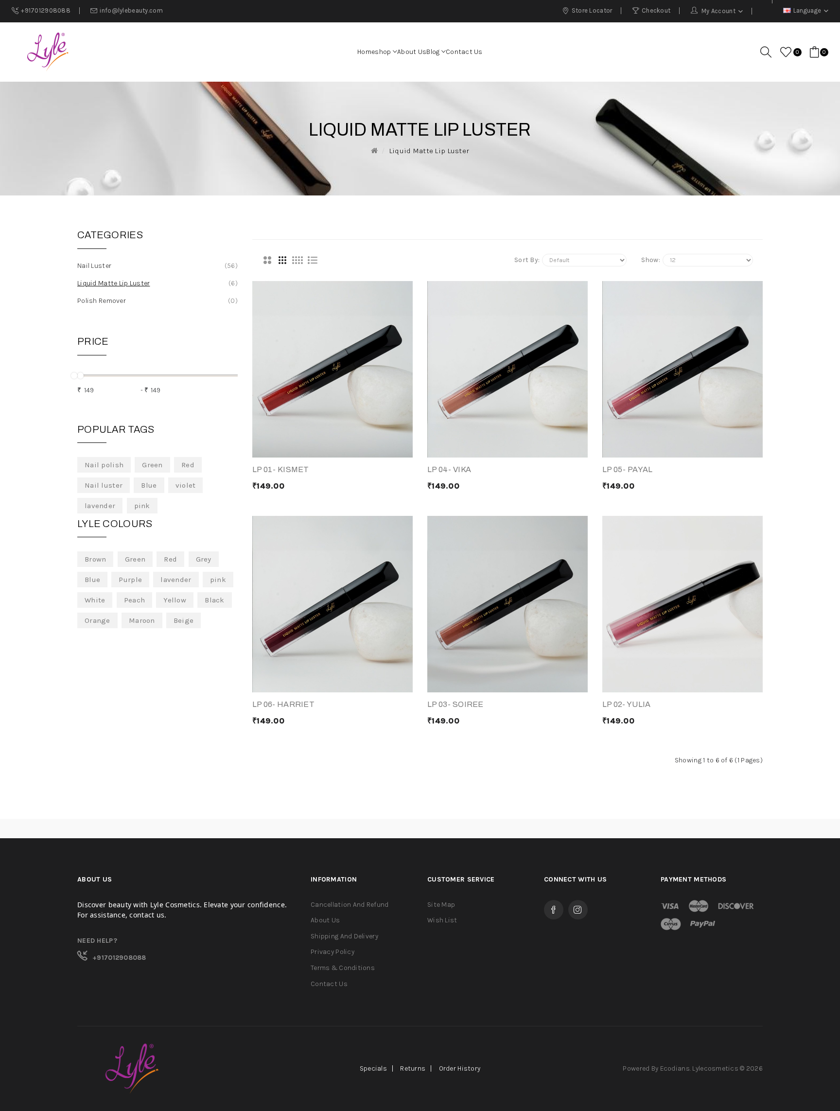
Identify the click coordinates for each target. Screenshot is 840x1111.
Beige (183, 620)
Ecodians (675, 1068)
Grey (203, 559)
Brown (95, 559)
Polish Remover (156, 301)
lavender (100, 505)
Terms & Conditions (343, 968)
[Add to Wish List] (370, 448)
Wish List (442, 920)
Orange (97, 620)
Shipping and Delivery (344, 936)
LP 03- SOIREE (455, 704)
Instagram (578, 909)
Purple (130, 579)
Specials (373, 1068)
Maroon (142, 620)
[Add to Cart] (294, 448)
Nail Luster (156, 266)
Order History (460, 1068)
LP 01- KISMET (280, 469)
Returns (412, 1068)
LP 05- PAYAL (627, 469)
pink (142, 505)
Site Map (441, 904)
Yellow (174, 600)
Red (187, 464)
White (95, 600)
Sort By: (527, 260)
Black (214, 600)
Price (92, 341)
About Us (325, 920)
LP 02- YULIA (626, 704)
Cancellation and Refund (349, 904)
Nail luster (103, 485)
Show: (650, 260)
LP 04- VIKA (449, 469)
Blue (149, 485)
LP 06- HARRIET (283, 704)
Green (152, 464)
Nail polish (104, 464)
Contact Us (329, 984)
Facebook (553, 909)
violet (185, 485)
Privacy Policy (332, 952)
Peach (134, 600)
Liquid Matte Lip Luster (429, 150)
